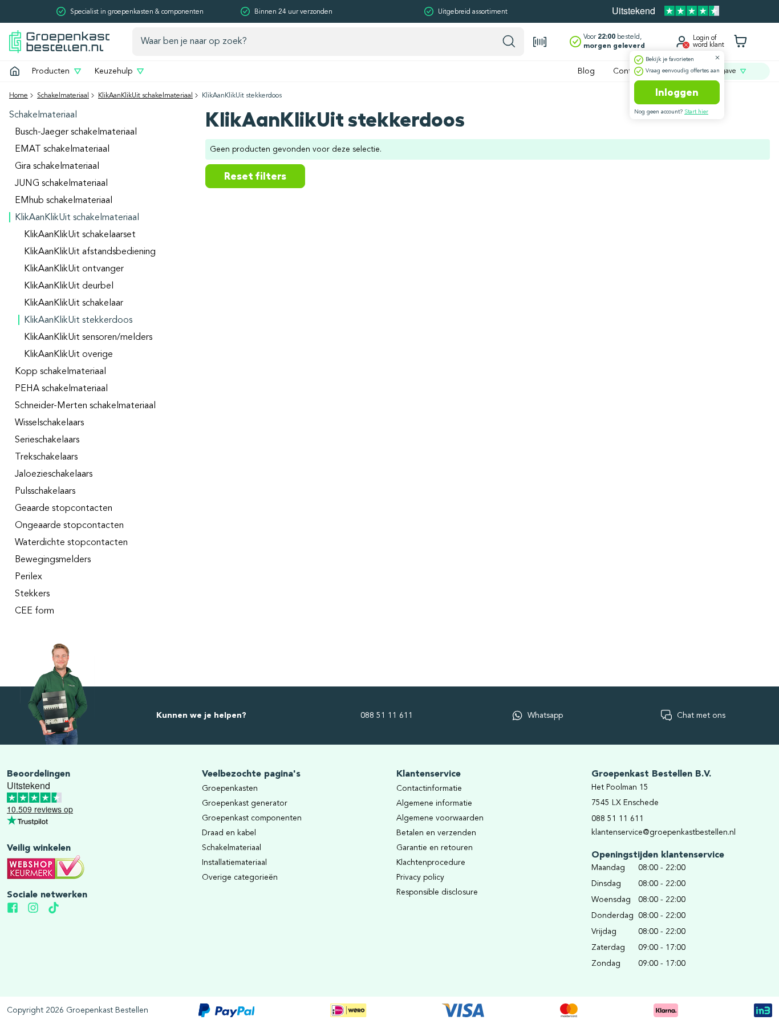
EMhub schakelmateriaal (63, 200)
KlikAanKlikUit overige (68, 354)
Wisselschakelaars (49, 423)
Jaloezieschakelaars (53, 474)
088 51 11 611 (386, 716)
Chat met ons (701, 716)
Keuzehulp (113, 71)
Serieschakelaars (47, 440)
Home (18, 95)
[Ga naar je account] (681, 41)
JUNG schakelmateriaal (61, 183)
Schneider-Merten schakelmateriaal (85, 406)
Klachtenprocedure (430, 863)
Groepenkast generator (244, 803)
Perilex (28, 577)
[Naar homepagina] (59, 41)
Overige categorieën (240, 877)
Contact (627, 71)
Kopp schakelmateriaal (60, 371)
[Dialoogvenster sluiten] (717, 57)
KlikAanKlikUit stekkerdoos (78, 320)
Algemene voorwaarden (440, 818)
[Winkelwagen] (740, 41)
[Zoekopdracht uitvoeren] (509, 41)
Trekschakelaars (46, 457)
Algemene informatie (434, 803)
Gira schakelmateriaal (57, 166)
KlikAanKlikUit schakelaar (73, 303)
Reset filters (255, 176)
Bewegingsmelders (53, 559)
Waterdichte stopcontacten (71, 542)
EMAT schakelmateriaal (62, 149)
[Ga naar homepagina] (14, 71)
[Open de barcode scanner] (540, 41)
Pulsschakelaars (45, 491)
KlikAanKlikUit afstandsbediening (90, 252)
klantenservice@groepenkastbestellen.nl (663, 832)
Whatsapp (545, 716)
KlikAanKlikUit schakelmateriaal (145, 95)
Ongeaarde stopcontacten (69, 525)
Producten (51, 71)
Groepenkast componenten (252, 818)
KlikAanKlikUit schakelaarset (80, 234)
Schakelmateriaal (63, 95)
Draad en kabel (229, 833)
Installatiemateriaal (234, 863)
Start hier (696, 112)
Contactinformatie (429, 789)
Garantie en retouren (434, 848)
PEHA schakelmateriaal (61, 388)
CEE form (34, 611)
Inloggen (677, 92)
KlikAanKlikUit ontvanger (74, 269)
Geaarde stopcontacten (63, 508)
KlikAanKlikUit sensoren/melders (88, 337)
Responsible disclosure (437, 892)
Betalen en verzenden (436, 833)
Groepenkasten (230, 789)
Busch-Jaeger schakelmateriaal (76, 132)
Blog (586, 71)
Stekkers (32, 594)
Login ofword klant (708, 41)
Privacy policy (420, 877)
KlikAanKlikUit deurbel (68, 286)
